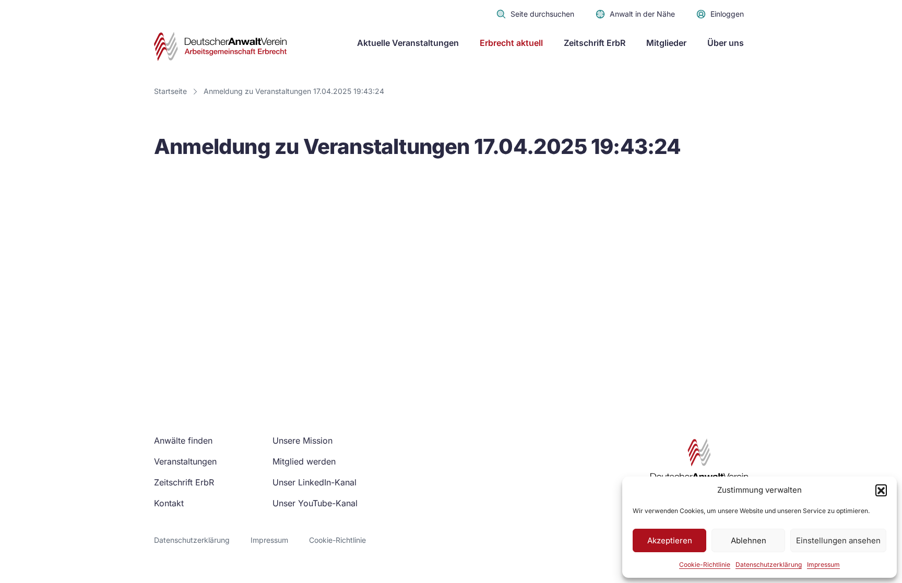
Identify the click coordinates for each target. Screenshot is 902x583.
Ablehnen (748, 540)
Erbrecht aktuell (511, 43)
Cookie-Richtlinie (704, 564)
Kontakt (169, 503)
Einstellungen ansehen (838, 540)
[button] (881, 490)
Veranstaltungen (185, 461)
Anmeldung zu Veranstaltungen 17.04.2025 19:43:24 (294, 91)
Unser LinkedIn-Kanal (314, 482)
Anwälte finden (183, 440)
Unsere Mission (302, 440)
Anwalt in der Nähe (642, 13)
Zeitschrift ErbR (594, 43)
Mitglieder (666, 43)
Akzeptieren (669, 540)
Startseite (170, 91)
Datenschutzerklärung (768, 564)
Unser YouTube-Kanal (315, 503)
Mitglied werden (304, 461)
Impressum (823, 564)
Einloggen (727, 13)
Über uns (725, 43)
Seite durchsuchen (542, 13)
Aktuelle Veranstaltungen (408, 43)
